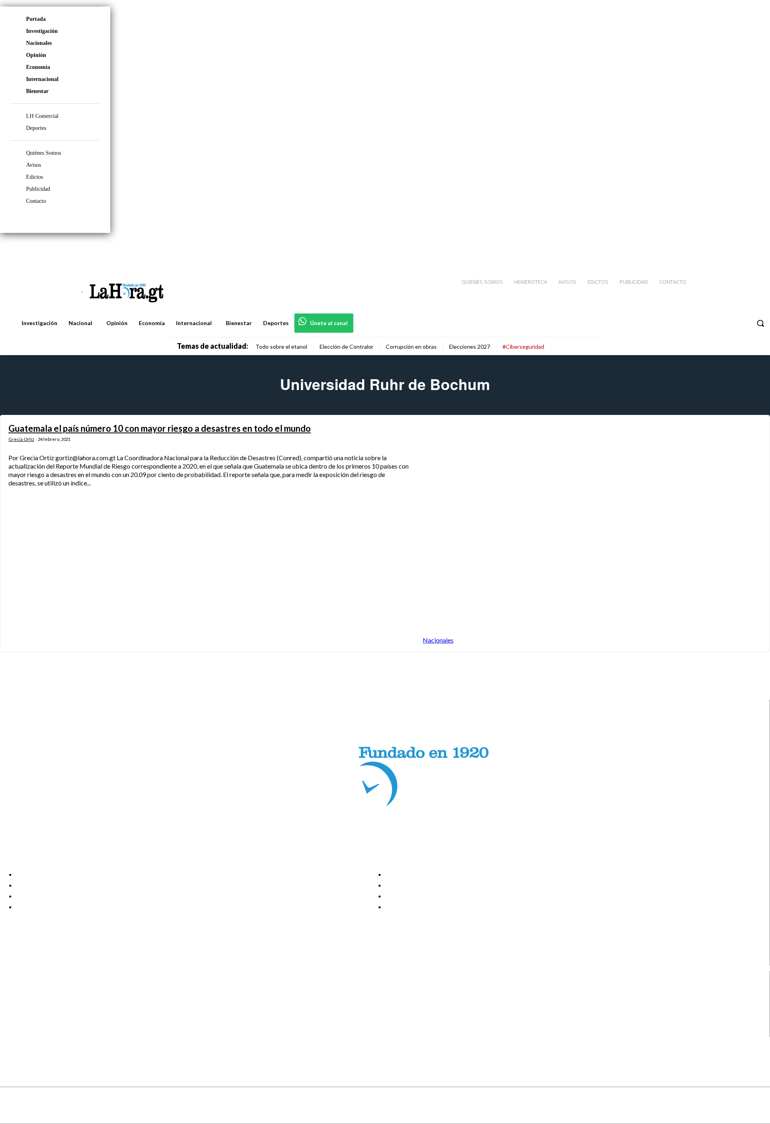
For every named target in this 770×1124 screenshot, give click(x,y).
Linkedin (35, 1011)
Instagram (38, 1001)
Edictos (34, 177)
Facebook (37, 991)
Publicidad (38, 189)
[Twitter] (740, 249)
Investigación (42, 31)
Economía (38, 67)
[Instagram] (712, 249)
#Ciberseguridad (523, 346)
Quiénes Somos (43, 153)
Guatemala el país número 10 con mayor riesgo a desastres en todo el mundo (159, 428)
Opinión (36, 55)
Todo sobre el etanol (281, 346)
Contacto (36, 201)
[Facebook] (698, 249)
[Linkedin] (726, 249)
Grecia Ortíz (21, 439)
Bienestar (37, 91)
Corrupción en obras (411, 346)
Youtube (35, 1031)
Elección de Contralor (346, 346)
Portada (36, 19)
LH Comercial (42, 116)
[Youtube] (755, 249)
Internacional (42, 79)
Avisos (33, 165)
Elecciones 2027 (469, 346)
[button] (760, 323)
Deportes (36, 128)
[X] (13, 1022)
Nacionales (39, 43)
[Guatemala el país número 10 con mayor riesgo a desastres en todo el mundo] (592, 533)
